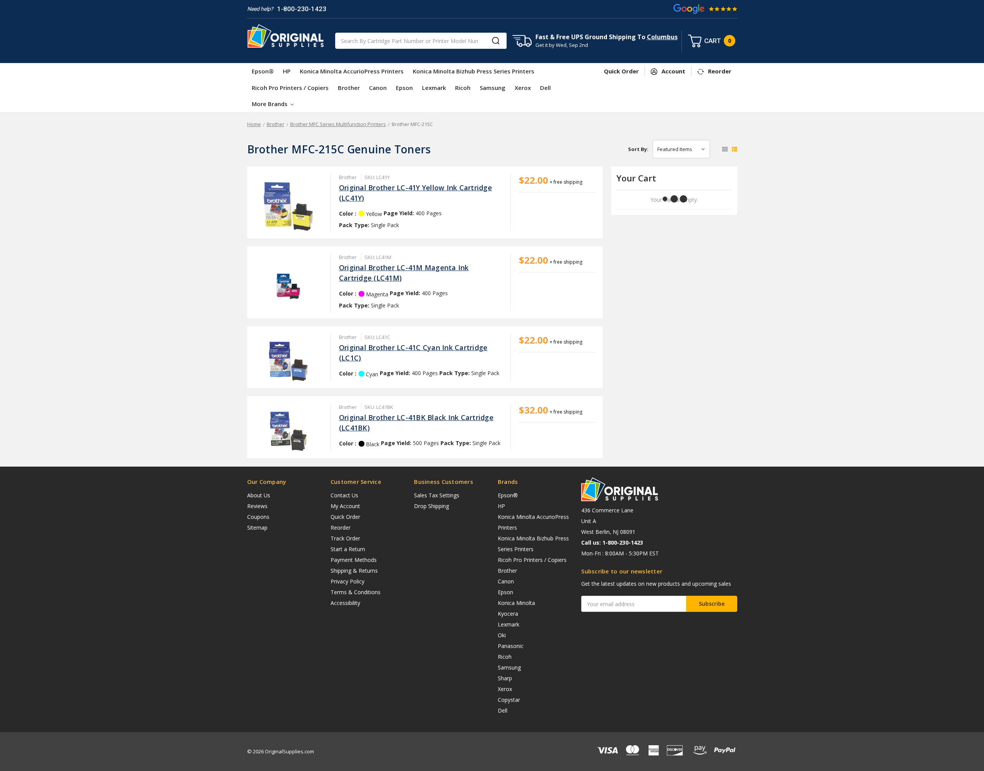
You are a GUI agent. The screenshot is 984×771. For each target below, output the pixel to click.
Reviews (257, 506)
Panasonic (511, 646)
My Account (345, 506)
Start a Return (348, 549)
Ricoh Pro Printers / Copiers (290, 87)
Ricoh (462, 87)
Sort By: (638, 149)
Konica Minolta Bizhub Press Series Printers (473, 71)
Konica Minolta (516, 602)
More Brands (270, 104)
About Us (258, 495)
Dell (545, 87)
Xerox (523, 87)
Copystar (509, 699)
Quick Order (345, 516)
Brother (349, 87)
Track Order (345, 538)
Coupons (258, 516)
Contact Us (344, 495)
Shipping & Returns (354, 570)
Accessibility (345, 602)
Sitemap (257, 527)
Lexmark (434, 87)
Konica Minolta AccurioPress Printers (352, 71)
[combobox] (421, 41)
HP (287, 71)
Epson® (263, 71)
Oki (502, 635)
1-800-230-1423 (301, 9)
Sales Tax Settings (436, 495)
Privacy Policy (347, 581)
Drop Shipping (431, 506)
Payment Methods (354, 559)
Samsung (492, 87)
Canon (378, 87)
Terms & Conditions (356, 592)
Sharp (505, 678)
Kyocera (508, 613)
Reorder (341, 527)
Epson (404, 87)
